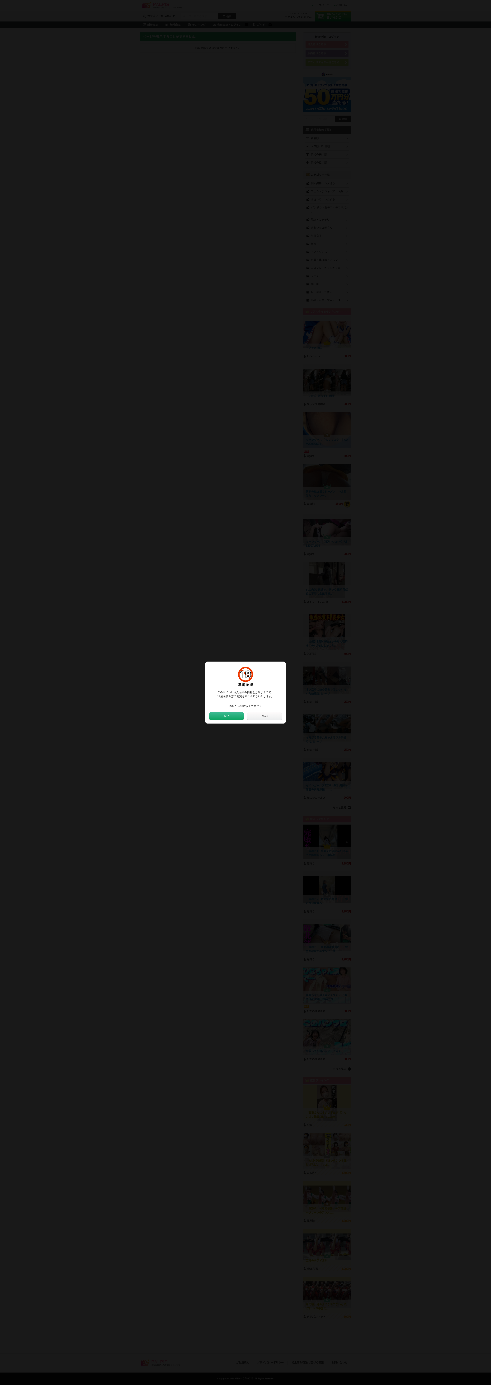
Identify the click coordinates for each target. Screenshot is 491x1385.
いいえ (264, 716)
